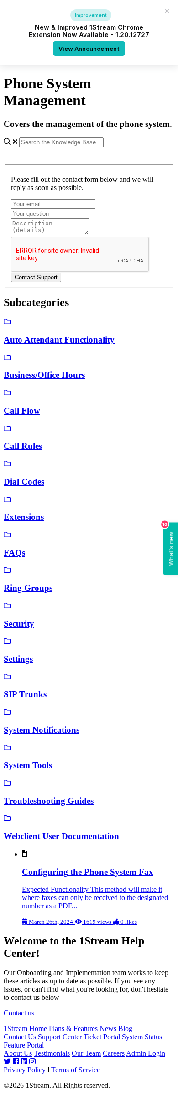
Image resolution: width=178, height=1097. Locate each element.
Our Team (86, 1053)
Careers (114, 1053)
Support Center (60, 1037)
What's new (168, 544)
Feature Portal (24, 1045)
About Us (18, 1053)
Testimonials (52, 1053)
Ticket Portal (102, 1037)
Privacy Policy (25, 1070)
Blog (125, 1028)
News (107, 1028)
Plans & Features (73, 1028)
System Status (142, 1037)
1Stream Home (25, 1028)
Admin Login (145, 1053)
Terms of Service (75, 1070)
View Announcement (89, 48)
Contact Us (20, 1037)
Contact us (19, 1013)
